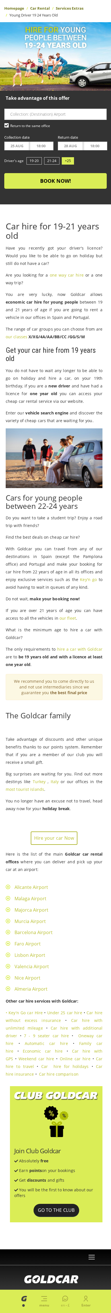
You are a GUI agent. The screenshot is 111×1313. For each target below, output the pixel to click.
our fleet (67, 618)
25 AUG (17, 145)
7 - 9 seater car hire (46, 1035)
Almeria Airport (31, 989)
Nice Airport (27, 978)
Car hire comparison (59, 1074)
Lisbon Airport (30, 955)
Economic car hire (43, 1051)
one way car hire (67, 275)
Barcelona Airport (34, 932)
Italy (55, 781)
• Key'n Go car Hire (24, 1012)
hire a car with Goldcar (79, 649)
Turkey (39, 781)
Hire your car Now (54, 838)
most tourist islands (25, 789)
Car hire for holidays (65, 1066)
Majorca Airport (31, 910)
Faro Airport (28, 944)
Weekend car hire (36, 1058)
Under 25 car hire (64, 1012)
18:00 (41, 145)
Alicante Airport (31, 887)
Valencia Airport (32, 966)
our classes (16, 336)
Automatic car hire (46, 1043)
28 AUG (70, 145)
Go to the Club (56, 1210)
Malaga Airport (30, 898)
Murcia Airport (30, 921)
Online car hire (75, 1058)
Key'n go (88, 579)
